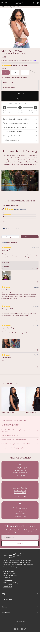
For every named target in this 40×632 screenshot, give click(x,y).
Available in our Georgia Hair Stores (15, 77)
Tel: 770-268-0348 (20, 496)
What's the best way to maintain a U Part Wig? (15, 444)
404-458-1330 (7, 577)
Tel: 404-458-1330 (20, 476)
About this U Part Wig (12, 140)
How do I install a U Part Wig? (10, 435)
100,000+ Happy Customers (13, 131)
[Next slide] (36, 400)
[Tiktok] (25, 629)
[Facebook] (15, 629)
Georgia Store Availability (12, 136)
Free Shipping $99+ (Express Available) (17, 119)
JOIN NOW (20, 543)
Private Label (22, 621)
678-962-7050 (7, 587)
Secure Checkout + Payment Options (16, 123)
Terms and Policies (20, 625)
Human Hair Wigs (8, 7)
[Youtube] (22, 629)
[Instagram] (18, 629)
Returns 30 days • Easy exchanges (15, 127)
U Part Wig (17, 7)
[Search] (6, 3)
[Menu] (2, 3)
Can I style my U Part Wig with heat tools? (14, 439)
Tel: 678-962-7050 (20, 516)
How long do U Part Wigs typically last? (13, 448)
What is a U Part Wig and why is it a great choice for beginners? (17, 430)
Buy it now (20, 99)
